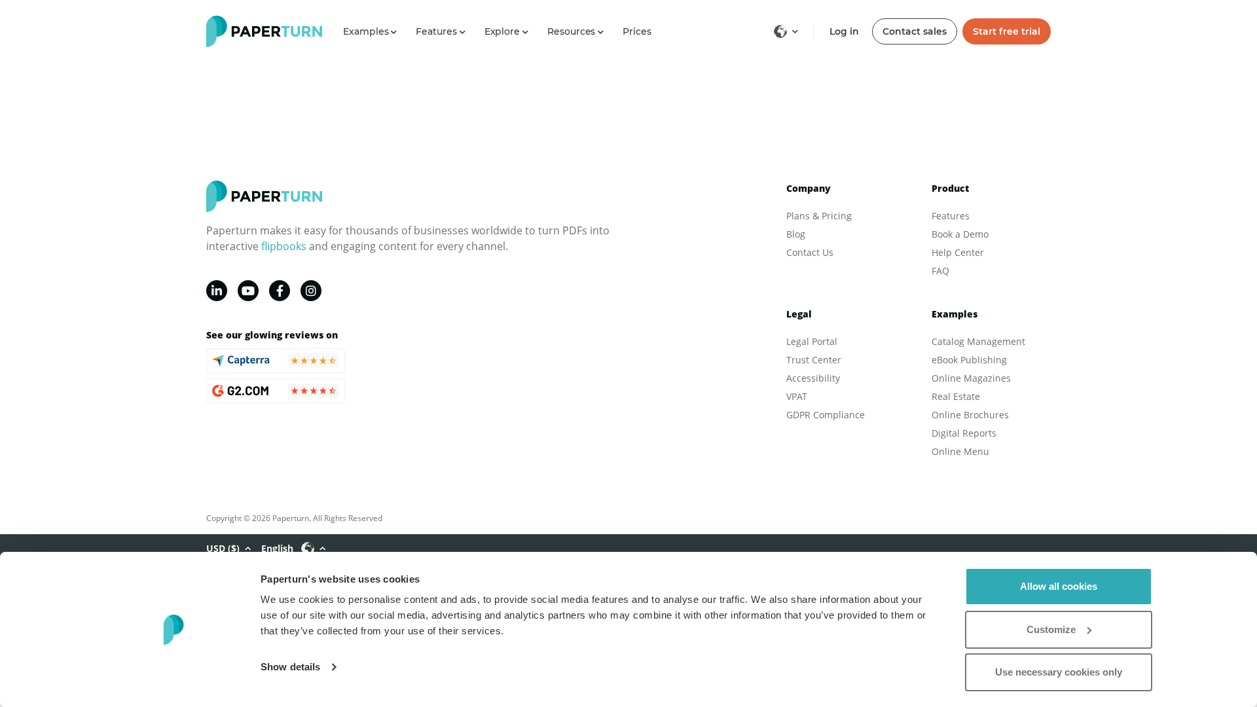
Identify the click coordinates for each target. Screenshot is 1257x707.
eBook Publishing (969, 360)
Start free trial (1006, 31)
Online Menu (960, 451)
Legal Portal (811, 341)
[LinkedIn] (216, 290)
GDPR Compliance (825, 414)
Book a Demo (960, 234)
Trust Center (813, 360)
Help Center (958, 252)
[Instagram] (311, 290)
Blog (795, 234)
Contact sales (915, 31)
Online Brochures (970, 414)
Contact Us (809, 252)
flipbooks (283, 246)
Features (951, 215)
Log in (844, 31)
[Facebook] (279, 290)
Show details (290, 666)
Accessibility (813, 378)
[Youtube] (248, 290)
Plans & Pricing (819, 215)
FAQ (940, 270)
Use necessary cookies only (1058, 672)
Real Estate (956, 396)
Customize (1051, 629)
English (277, 548)
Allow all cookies (1058, 586)
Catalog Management (978, 341)
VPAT (796, 396)
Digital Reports (964, 433)
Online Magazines (971, 378)
